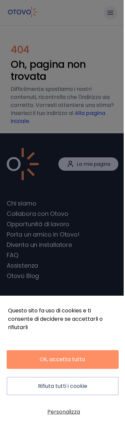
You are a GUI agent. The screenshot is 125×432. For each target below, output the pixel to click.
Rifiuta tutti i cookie (62, 386)
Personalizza (63, 412)
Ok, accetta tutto (62, 359)
